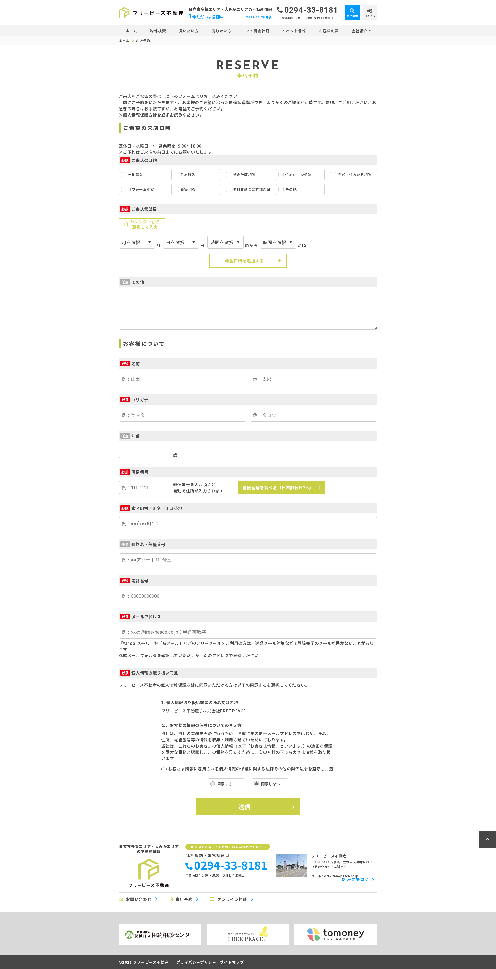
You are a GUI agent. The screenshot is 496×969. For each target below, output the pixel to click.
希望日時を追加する (244, 261)
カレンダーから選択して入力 (145, 224)
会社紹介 (360, 30)
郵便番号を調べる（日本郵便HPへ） (278, 487)
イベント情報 (294, 30)
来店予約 (183, 899)
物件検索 (158, 30)
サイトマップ (232, 962)
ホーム (131, 30)
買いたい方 (189, 30)
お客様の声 (329, 30)
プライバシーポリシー (196, 962)
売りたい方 (221, 30)
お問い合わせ (139, 899)
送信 (244, 806)
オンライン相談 (232, 899)
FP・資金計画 (256, 30)
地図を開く (358, 879)
